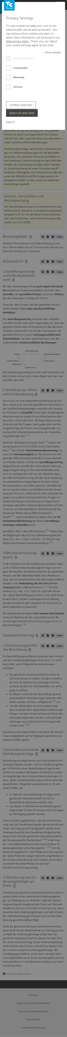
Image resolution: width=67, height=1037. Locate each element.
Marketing (18, 77)
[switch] (51, 52)
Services (17, 86)
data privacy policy (17, 41)
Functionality (20, 67)
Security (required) (23, 58)
